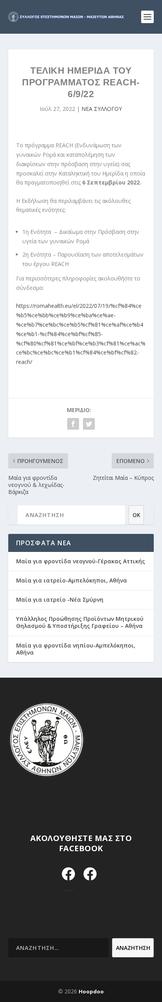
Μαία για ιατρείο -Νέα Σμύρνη (59, 599)
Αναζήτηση (133, 947)
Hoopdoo (91, 991)
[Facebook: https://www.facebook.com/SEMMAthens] (68, 875)
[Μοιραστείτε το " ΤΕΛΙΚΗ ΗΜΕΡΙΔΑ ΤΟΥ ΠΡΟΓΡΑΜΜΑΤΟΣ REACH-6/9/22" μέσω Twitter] (89, 424)
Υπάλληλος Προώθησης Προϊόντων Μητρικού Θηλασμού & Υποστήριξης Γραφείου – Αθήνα (80, 622)
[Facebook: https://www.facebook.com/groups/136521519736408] (90, 875)
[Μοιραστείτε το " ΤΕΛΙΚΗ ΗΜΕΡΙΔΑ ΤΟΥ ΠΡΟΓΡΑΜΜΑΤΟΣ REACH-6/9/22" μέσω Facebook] (73, 424)
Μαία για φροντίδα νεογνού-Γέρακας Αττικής (80, 561)
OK (136, 515)
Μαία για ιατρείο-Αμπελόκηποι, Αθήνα (71, 580)
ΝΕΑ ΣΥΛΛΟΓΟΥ (101, 108)
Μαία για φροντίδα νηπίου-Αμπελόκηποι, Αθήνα (75, 649)
